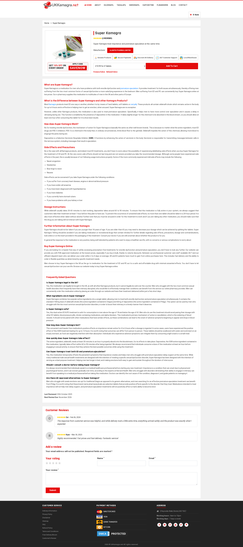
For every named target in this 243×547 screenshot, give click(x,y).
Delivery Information (49, 511)
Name (100, 458)
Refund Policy (111, 72)
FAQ (43, 524)
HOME (89, 5)
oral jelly (133, 104)
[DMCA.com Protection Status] (112, 534)
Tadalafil (121, 5)
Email (152, 458)
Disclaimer (46, 518)
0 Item (196, 15)
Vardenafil (134, 5)
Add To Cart (172, 66)
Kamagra (52, 104)
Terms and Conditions (50, 531)
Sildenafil (109, 5)
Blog (173, 5)
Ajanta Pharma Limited (120, 50)
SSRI (91, 138)
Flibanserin (162, 5)
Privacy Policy (99, 72)
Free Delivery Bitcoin (49, 535)
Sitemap (45, 521)
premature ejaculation (129, 88)
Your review (52, 470)
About (98, 5)
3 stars (54, 463)
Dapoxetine (148, 5)
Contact (183, 5)
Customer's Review (49, 538)
